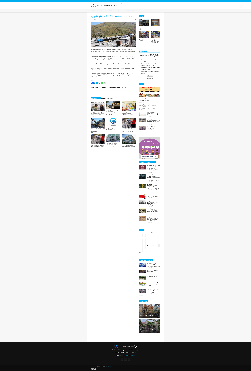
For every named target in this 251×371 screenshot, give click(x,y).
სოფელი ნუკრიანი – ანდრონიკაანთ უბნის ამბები (143, 28)
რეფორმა (111, 10)
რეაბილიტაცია (104, 87)
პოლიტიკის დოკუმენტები (146, 260)
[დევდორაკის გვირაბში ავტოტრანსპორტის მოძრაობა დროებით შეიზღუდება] (113, 122)
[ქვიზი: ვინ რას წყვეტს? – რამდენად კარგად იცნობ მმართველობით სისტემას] (142, 114)
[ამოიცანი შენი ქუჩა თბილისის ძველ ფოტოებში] (142, 128)
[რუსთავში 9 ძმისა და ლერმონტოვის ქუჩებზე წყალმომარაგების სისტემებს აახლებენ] (98, 139)
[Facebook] (155, 1)
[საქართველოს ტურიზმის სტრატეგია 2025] (142, 271)
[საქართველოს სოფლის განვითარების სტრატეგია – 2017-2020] (142, 284)
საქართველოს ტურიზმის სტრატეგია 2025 (152, 271)
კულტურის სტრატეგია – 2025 (153, 276)
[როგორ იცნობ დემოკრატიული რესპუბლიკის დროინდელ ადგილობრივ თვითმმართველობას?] (142, 120)
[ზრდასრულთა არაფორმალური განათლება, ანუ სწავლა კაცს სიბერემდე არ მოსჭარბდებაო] (155, 34)
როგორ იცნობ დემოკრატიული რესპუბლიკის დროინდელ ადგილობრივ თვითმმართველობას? (153, 121)
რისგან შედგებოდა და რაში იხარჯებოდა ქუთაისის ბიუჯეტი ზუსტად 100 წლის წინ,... (153, 211)
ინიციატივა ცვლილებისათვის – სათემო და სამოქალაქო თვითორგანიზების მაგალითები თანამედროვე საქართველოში (153, 168)
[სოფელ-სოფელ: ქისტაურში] (149, 326)
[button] (153, 0)
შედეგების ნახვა (149, 78)
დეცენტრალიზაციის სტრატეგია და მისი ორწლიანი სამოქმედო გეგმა (153, 265)
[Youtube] (159, 1)
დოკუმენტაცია (119, 10)
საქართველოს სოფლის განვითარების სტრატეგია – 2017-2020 (153, 284)
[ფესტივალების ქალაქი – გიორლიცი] (144, 34)
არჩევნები (146, 10)
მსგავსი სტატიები (95, 98)
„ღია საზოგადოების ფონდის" (123, 350)
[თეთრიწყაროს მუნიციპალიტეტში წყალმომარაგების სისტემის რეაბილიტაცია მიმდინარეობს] (129, 123)
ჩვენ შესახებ (106, 0)
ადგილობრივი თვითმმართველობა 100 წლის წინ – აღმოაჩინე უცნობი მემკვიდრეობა (152, 219)
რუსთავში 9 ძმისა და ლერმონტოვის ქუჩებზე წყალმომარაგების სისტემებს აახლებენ (97, 147)
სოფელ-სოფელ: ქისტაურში (147, 330)
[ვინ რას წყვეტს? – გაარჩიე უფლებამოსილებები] (149, 92)
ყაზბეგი (122, 87)
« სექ (140, 252)
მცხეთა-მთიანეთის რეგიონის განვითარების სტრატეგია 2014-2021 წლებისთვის (153, 291)
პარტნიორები (114, 0)
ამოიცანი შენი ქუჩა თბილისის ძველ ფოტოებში (153, 127)
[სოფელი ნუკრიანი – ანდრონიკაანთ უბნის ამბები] (144, 22)
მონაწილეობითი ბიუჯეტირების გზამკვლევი (152, 195)
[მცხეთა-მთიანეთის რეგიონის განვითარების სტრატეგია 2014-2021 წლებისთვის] (142, 291)
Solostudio (110, 366)
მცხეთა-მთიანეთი (97, 87)
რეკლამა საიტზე (122, 0)
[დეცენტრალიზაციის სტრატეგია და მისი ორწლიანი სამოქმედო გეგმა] (142, 265)
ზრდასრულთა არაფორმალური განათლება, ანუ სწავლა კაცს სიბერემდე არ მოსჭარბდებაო (155, 41)
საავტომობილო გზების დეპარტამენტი (114, 87)
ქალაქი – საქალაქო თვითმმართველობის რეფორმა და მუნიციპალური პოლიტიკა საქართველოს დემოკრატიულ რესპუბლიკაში (153, 177)
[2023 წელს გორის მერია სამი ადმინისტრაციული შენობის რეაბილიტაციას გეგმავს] (113, 138)
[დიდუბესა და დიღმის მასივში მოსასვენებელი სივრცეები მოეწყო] (129, 139)
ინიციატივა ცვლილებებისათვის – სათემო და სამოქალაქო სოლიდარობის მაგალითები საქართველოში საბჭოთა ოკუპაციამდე (153, 187)
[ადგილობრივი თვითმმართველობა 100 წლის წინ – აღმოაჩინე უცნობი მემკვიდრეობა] (142, 218)
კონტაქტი (129, 0)
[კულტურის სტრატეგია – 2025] (142, 278)
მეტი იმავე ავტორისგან (107, 98)
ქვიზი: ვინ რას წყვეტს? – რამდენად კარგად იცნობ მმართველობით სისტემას (153, 114)
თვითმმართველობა (101, 10)
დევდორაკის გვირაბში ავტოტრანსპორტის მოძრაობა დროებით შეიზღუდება (112, 128)
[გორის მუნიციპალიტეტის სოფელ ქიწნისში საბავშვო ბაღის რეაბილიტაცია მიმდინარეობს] (129, 106)
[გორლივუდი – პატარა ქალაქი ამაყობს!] (155, 22)
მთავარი (93, 10)
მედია (139, 10)
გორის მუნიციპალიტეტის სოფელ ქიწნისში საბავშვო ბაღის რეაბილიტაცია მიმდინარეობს (128, 113)
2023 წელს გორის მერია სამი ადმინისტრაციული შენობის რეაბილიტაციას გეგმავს (111, 145)
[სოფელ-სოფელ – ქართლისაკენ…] (149, 311)
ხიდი (125, 87)
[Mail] (157, 1)
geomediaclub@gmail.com (129, 355)
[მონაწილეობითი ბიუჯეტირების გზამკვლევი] (142, 196)
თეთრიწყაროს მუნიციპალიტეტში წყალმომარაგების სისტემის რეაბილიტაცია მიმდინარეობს (128, 130)
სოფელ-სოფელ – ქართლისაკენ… (148, 315)
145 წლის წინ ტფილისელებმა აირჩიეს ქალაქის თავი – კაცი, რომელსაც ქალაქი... (152, 203)
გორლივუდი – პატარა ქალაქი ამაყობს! (155, 27)
